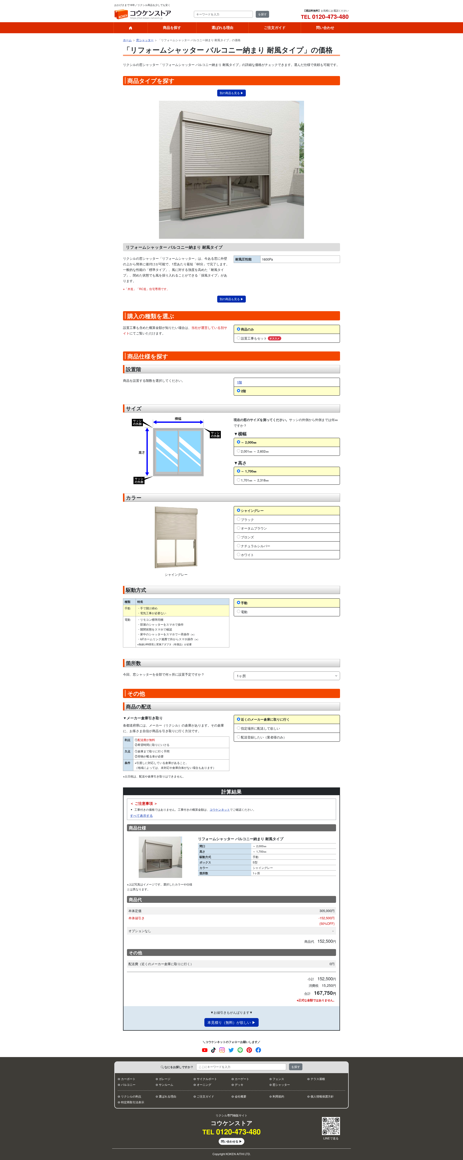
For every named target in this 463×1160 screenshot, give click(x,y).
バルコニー (128, 1085)
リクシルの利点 (131, 1096)
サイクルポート (207, 1079)
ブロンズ (247, 537)
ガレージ (164, 1079)
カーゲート (242, 1079)
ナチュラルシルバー (255, 545)
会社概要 (240, 1096)
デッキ (239, 1085)
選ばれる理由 (222, 27)
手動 (244, 602)
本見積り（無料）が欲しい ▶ (231, 1022)
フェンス (278, 1079)
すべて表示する (141, 815)
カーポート (128, 1079)
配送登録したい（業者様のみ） (263, 737)
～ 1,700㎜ (248, 471)
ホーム (127, 40)
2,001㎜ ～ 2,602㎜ (255, 451)
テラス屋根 (318, 1079)
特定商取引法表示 (132, 1102)
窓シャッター (145, 40)
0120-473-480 (325, 16)
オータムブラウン (254, 528)
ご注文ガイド (275, 27)
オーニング (204, 1085)
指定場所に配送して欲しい (260, 728)
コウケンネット (220, 809)
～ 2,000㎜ (248, 442)
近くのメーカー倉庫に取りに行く (265, 719)
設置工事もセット (260, 338)
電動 (244, 611)
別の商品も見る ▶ (231, 93)
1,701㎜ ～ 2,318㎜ (255, 480)
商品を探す (172, 27)
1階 (239, 382)
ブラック (247, 519)
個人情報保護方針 (322, 1096)
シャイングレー (252, 510)
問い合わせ (325, 27)
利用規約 (278, 1096)
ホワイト (247, 554)
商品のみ (247, 329)
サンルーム (166, 1085)
